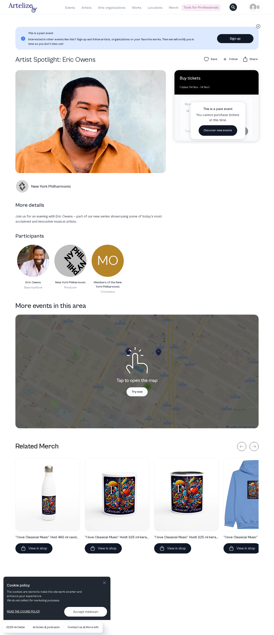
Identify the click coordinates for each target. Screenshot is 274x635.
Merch (173, 8)
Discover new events (218, 130)
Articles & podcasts (46, 627)
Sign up (235, 39)
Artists (87, 8)
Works (136, 8)
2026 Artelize (15, 627)
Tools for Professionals (201, 7)
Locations (155, 8)
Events (70, 8)
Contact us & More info (83, 627)
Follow (233, 59)
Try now (137, 392)
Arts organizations (111, 8)
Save (214, 59)
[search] (233, 7)
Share (254, 59)
